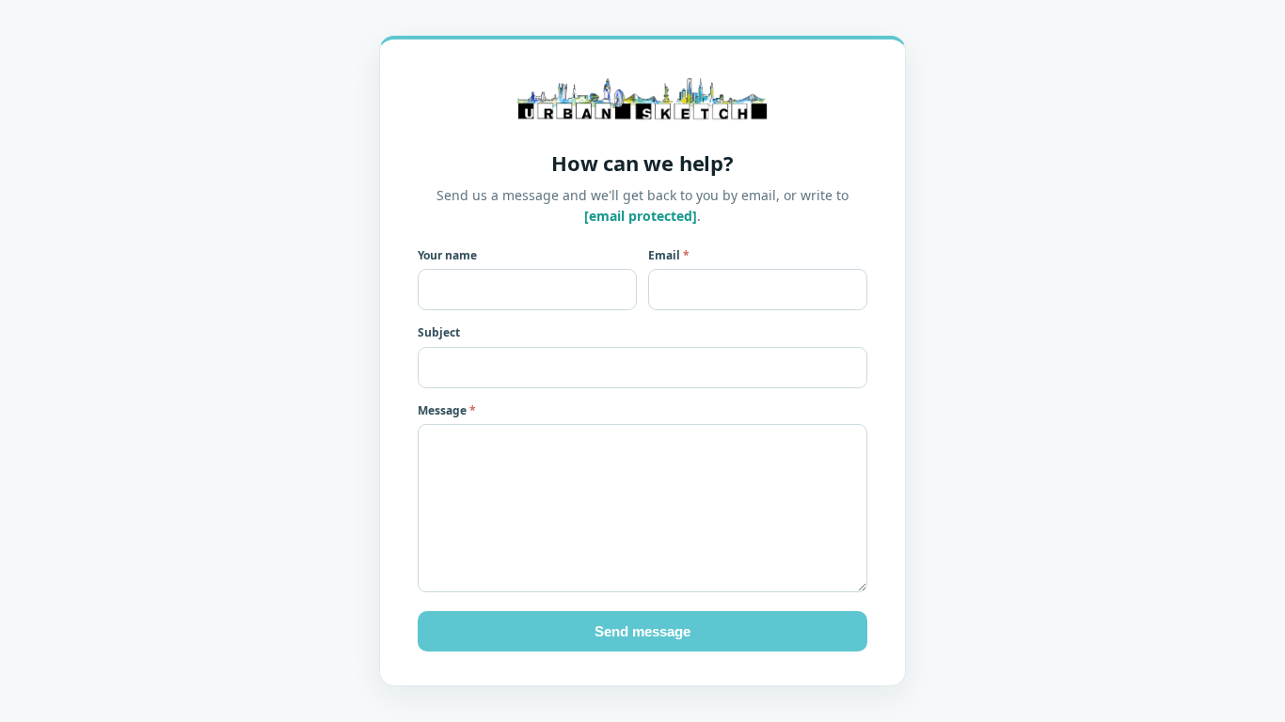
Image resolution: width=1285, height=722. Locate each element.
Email (669, 255)
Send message (642, 631)
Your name (447, 255)
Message (447, 410)
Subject (439, 332)
